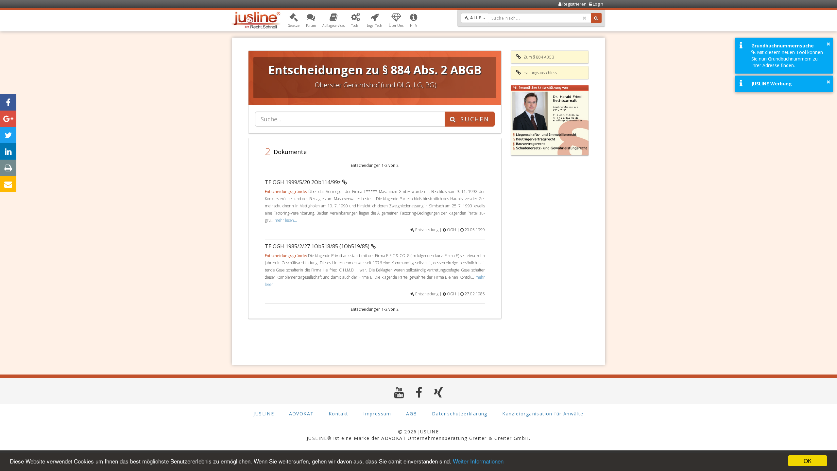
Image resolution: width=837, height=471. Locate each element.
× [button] (828, 44)
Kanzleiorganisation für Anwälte (542, 413)
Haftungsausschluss (539, 73)
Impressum (377, 413)
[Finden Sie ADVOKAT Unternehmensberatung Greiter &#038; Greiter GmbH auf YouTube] (399, 392)
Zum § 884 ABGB (538, 57)
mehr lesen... (286, 220)
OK (807, 461)
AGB (411, 413)
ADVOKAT (301, 413)
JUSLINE (263, 413)
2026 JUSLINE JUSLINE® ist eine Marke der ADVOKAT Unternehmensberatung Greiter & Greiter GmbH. (418, 434)
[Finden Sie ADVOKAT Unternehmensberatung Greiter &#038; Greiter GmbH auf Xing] (438, 392)
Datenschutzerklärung (459, 413)
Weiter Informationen (478, 461)
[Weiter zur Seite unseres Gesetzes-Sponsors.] (550, 120)
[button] (293, 20)
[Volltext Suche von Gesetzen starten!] (596, 18)
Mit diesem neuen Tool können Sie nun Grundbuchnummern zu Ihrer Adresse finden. (787, 58)
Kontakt (339, 413)
